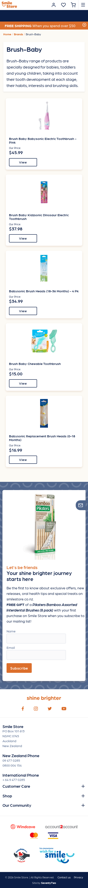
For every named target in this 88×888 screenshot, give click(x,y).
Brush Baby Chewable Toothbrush (35, 364)
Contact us (64, 877)
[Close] (84, 24)
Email (11, 647)
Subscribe (19, 668)
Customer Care (16, 786)
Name (11, 631)
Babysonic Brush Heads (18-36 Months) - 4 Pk (44, 291)
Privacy (78, 877)
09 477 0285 (11, 760)
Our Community (16, 805)
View (23, 162)
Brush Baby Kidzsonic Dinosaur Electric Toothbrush (39, 217)
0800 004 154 (12, 765)
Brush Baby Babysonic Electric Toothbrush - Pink (42, 140)
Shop (7, 795)
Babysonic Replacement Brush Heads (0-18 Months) (42, 438)
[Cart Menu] (73, 5)
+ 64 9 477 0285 (13, 780)
